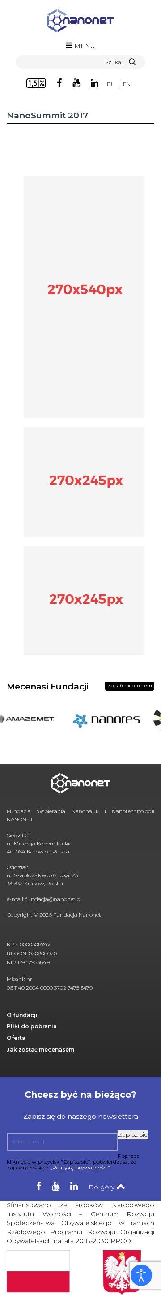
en (127, 84)
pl (110, 84)
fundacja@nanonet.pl (53, 899)
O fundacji (22, 1015)
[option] (102, 723)
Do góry (102, 1187)
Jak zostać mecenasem (40, 1049)
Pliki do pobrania (32, 1026)
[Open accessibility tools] (141, 1275)
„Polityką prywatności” (80, 1167)
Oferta (16, 1038)
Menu (83, 46)
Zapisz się (133, 1134)
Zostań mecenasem (130, 686)
